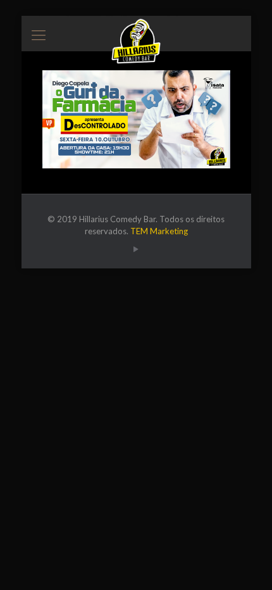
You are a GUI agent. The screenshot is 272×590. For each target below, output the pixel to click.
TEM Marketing (159, 231)
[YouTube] (136, 248)
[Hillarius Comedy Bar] (136, 31)
